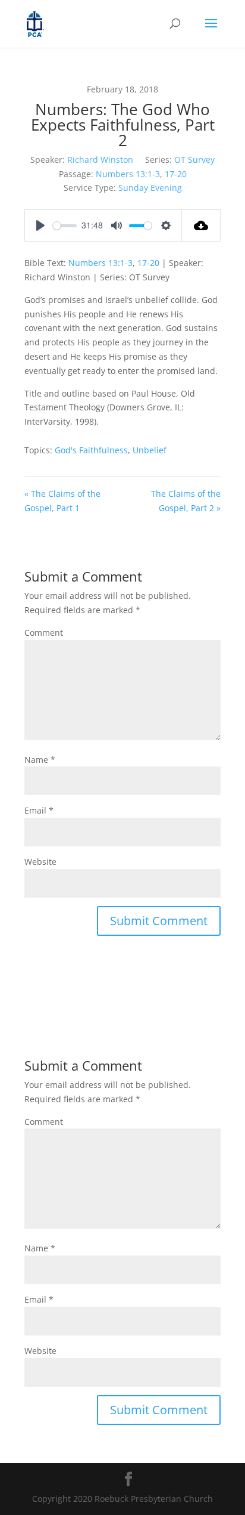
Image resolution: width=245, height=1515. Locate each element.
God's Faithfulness (91, 450)
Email (39, 810)
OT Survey (194, 159)
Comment (43, 632)
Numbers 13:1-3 (128, 174)
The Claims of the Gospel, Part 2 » (186, 501)
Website (40, 861)
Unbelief (150, 450)
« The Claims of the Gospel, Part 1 (62, 501)
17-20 (176, 174)
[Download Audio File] (201, 225)
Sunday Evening (150, 187)
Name (39, 759)
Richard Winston (100, 159)
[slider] (65, 225)
